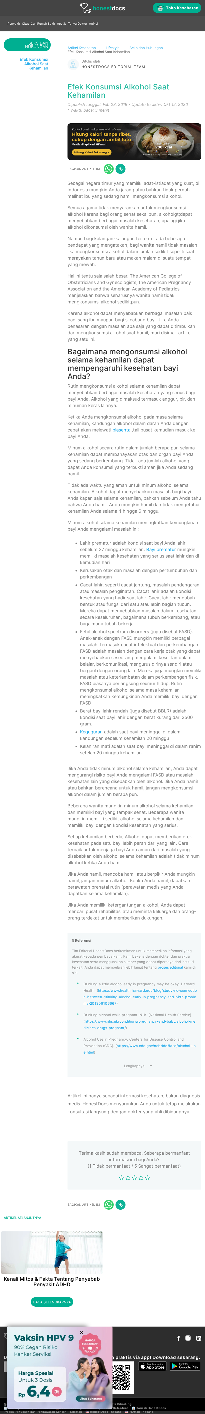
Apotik (61, 23)
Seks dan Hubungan (147, 48)
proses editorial (170, 967)
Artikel (93, 23)
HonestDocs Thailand (106, 1412)
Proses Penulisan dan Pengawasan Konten (35, 1412)
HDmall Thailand (142, 1412)
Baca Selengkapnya (52, 1302)
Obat (25, 23)
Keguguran (91, 731)
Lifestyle (113, 48)
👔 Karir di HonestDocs (149, 1408)
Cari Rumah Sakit (43, 23)
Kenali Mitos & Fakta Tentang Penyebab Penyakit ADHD (52, 1281)
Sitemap (76, 1412)
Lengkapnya (134, 1066)
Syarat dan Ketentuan (112, 1408)
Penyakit (14, 23)
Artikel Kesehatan (82, 48)
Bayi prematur (161, 549)
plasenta (121, 429)
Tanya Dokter (77, 23)
